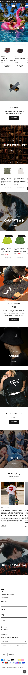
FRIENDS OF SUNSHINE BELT (19, 59)
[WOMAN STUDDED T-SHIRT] (7, 170)
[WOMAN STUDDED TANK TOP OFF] (20, 170)
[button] (14, 37)
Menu (3, 609)
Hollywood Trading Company (6, 56)
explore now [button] (4, 601)
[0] (26, 6)
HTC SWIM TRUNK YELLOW (5, 252)
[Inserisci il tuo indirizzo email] (25, 642)
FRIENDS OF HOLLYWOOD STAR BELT (7, 59)
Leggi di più (3, 525)
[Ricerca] (23, 6)
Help (2, 615)
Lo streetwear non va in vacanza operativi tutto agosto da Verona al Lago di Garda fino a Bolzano (12, 513)
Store (3, 620)
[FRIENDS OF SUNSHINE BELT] (20, 48)
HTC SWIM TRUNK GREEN (20, 251)
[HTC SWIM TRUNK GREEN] (20, 241)
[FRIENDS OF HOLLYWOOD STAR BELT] (7, 48)
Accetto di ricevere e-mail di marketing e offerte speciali (14, 645)
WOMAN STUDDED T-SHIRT (6, 182)
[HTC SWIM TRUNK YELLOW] (7, 241)
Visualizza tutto (14, 479)
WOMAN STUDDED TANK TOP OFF (20, 182)
